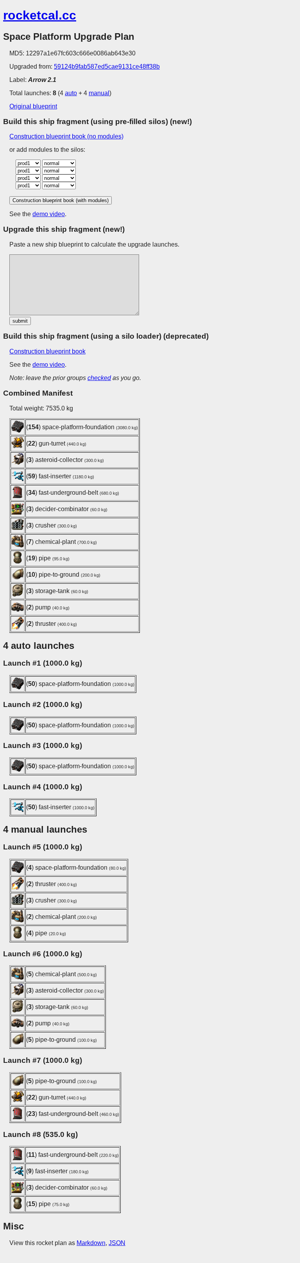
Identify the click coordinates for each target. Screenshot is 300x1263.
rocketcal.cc (39, 15)
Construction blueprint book (47, 351)
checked (99, 378)
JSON (117, 1243)
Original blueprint (33, 106)
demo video (48, 214)
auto (71, 93)
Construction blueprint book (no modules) (66, 136)
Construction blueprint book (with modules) (60, 200)
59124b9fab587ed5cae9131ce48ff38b (107, 66)
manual (99, 93)
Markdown (91, 1243)
